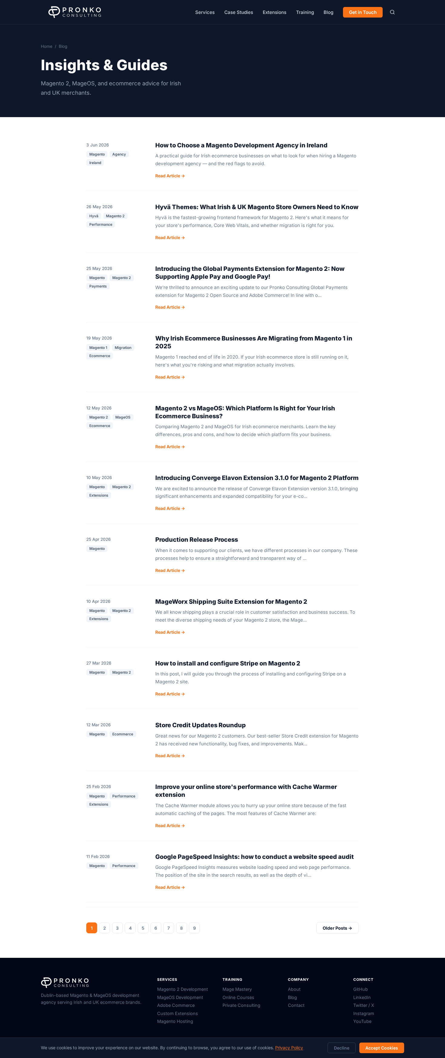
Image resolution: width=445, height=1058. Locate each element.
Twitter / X (363, 1005)
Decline (341, 1047)
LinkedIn (362, 997)
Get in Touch (363, 12)
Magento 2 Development (182, 989)
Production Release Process (196, 539)
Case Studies (238, 12)
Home (46, 46)
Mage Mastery (237, 989)
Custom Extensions (177, 1013)
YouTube (362, 1021)
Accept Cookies (381, 1047)
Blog (328, 12)
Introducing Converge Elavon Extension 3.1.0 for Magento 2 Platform (257, 477)
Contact (296, 1005)
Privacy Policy (289, 1047)
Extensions (274, 12)
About (294, 989)
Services (205, 12)
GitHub (360, 989)
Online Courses (238, 997)
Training (305, 12)
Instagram (363, 1013)
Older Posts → (337, 928)
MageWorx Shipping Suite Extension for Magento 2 (231, 601)
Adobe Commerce (176, 1005)
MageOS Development (180, 997)
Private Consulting (241, 1005)
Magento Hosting (175, 1021)
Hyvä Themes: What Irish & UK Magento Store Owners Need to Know (256, 207)
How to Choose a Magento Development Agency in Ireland (241, 145)
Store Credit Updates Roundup (200, 725)
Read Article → (170, 175)
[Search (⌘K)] (392, 12)
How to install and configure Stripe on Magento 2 (227, 663)
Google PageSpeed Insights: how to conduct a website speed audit (254, 856)
